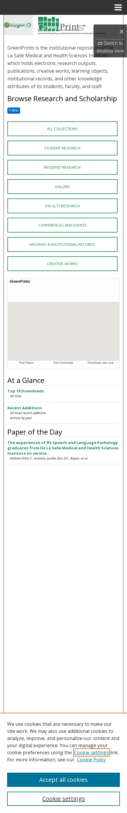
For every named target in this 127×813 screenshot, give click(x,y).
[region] (63, 763)
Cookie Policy (91, 759)
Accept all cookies (63, 780)
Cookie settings (91, 752)
